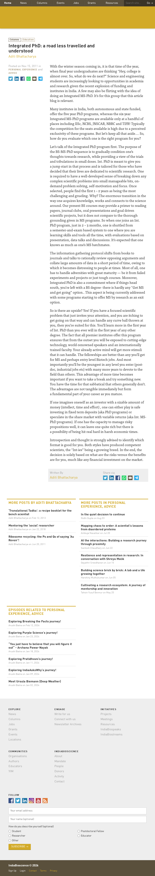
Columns (42, 3)
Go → (150, 3)
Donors (59, 771)
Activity (59, 776)
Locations (15, 739)
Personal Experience (23, 70)
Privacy (53, 871)
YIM (11, 771)
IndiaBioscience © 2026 (23, 865)
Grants (92, 3)
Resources (112, 3)
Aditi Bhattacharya (22, 56)
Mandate (60, 761)
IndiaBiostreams (111, 734)
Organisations (18, 756)
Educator (86, 835)
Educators (15, 766)
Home (7, 3)
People (59, 766)
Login (23, 871)
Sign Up (12, 871)
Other (15, 840)
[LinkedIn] (16, 79)
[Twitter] (11, 79)
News (23, 3)
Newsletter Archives (67, 724)
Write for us (62, 714)
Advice (13, 73)
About (58, 756)
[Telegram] (40, 79)
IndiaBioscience (77, 17)
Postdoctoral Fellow (92, 831)
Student (16, 831)
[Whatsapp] (28, 79)
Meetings (107, 719)
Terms (43, 871)
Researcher (18, 835)
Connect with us (65, 719)
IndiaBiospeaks (111, 729)
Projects (106, 714)
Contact (59, 781)
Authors (14, 761)
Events (60, 3)
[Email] (34, 79)
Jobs (76, 3)
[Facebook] (22, 79)
